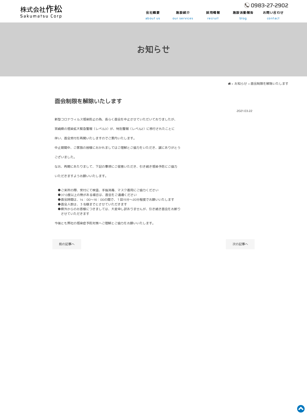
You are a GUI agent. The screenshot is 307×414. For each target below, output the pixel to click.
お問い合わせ (273, 15)
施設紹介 (183, 15)
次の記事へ (240, 244)
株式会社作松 (41, 11)
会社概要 (152, 15)
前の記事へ (67, 244)
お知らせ (240, 83)
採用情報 (213, 15)
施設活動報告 (243, 15)
